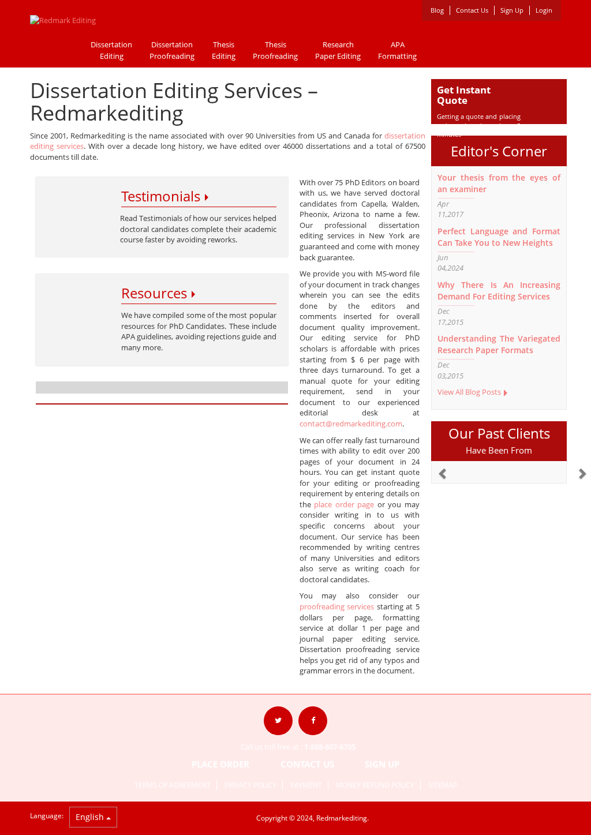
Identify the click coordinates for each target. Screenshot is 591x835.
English (91, 816)
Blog (437, 10)
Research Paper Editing (338, 50)
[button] (437, 468)
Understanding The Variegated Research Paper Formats (498, 344)
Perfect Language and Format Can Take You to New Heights (498, 237)
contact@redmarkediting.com (351, 423)
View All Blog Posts (470, 392)
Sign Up (511, 10)
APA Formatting (397, 50)
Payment (306, 785)
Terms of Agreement (172, 785)
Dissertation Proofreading (171, 50)
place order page (344, 504)
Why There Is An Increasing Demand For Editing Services (498, 290)
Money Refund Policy (375, 785)
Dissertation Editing (111, 50)
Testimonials (162, 195)
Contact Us (472, 10)
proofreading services (337, 606)
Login (544, 10)
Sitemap (442, 785)
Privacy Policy (250, 785)
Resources (155, 292)
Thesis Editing (223, 50)
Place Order (222, 764)
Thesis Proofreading (275, 50)
